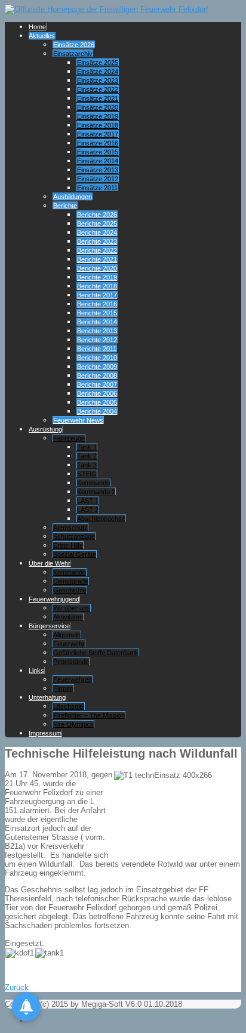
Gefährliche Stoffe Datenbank (96, 652)
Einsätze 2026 (73, 44)
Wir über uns (71, 608)
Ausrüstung (45, 429)
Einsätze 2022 (97, 89)
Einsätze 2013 (97, 169)
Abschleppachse (101, 518)
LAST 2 (88, 509)
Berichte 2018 (97, 286)
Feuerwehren (72, 679)
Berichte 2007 (97, 384)
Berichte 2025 (97, 223)
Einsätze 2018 (97, 125)
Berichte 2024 (97, 232)
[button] (26, 1006)
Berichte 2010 (97, 357)
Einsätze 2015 (97, 152)
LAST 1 (88, 500)
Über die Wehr (49, 563)
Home (37, 26)
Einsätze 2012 (97, 178)
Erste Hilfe (68, 545)
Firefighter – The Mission (89, 715)
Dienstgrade (70, 581)
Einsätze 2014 (97, 161)
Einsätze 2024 (97, 71)
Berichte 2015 (97, 313)
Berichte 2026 (97, 214)
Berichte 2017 (97, 295)
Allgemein (67, 634)
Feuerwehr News (78, 420)
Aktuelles (42, 35)
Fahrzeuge (69, 438)
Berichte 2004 (97, 411)
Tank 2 (87, 456)
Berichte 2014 (97, 321)
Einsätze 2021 (97, 98)
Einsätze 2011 (97, 187)
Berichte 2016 (97, 304)
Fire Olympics (73, 724)
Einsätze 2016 (97, 143)
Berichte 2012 (97, 339)
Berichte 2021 (97, 259)
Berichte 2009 (97, 366)
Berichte (65, 205)
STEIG (87, 473)
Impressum (45, 733)
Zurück (17, 987)
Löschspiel (68, 706)
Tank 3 (87, 465)
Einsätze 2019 (97, 116)
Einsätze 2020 (97, 107)
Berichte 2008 (97, 375)
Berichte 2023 (97, 241)
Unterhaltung (47, 697)
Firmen (63, 688)
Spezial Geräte (74, 554)
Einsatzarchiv (73, 53)
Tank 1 (87, 447)
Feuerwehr (69, 643)
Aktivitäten (68, 617)
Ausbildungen (72, 196)
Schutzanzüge (74, 536)
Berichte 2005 (97, 402)
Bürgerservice (49, 625)
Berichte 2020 (97, 268)
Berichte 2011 (96, 348)
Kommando (93, 482)
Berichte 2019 (97, 277)
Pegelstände (71, 661)
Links (36, 670)
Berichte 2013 (97, 330)
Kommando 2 (96, 491)
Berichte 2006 (97, 393)
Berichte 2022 (97, 250)
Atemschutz (70, 527)
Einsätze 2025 (97, 62)
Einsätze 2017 (97, 134)
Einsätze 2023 (97, 80)
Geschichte (70, 590)
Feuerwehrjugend (54, 599)
